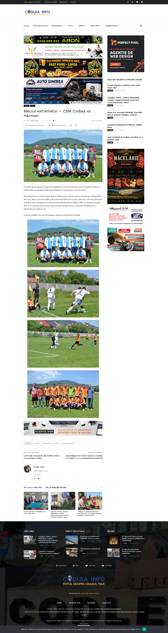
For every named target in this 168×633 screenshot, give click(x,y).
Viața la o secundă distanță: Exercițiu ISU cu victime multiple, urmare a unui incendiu (90, 513)
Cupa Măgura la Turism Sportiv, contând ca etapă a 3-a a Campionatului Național (84, 457)
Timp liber (94, 26)
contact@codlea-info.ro (90, 593)
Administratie (111, 26)
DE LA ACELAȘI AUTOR (56, 488)
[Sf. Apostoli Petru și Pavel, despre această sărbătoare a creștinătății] (113, 540)
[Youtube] (142, 2)
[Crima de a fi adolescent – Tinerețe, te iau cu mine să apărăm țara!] (72, 540)
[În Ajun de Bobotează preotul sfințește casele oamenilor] (113, 552)
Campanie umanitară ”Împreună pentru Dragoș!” (49, 552)
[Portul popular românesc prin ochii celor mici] (36, 501)
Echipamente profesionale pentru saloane (124, 612)
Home (59, 603)
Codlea (27, 105)
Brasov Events (66, 612)
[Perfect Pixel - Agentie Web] (125, 72)
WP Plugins (75, 612)
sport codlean (68, 443)
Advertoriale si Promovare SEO (50, 612)
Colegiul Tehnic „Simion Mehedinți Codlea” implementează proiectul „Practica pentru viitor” (60, 514)
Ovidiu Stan (34, 121)
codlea (36, 443)
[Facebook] (128, 2)
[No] (165, 629)
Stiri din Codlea (40, 26)
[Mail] (38, 479)
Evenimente (56, 26)
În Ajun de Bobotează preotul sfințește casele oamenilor (131, 551)
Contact (73, 2)
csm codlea (47, 443)
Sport (81, 26)
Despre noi (64, 2)
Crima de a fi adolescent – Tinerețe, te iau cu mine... (90, 537)
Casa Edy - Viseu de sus (101, 612)
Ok (144, 629)
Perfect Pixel (99, 609)
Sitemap (91, 603)
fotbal (57, 443)
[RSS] (132, 2)
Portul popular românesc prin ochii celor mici (35, 512)
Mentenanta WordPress (113, 609)
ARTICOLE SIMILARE (33, 488)
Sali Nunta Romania (86, 612)
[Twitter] (137, 2)
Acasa (26, 26)
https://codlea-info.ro (41, 471)
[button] (140, 26)
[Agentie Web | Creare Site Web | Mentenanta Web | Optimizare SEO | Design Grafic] (63, 437)
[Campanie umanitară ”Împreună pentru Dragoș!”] (30, 554)
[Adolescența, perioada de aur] (72, 552)
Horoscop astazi (51, 2)
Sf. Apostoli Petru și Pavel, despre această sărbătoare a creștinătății (133, 538)
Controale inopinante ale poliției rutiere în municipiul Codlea (42, 457)
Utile (70, 26)
